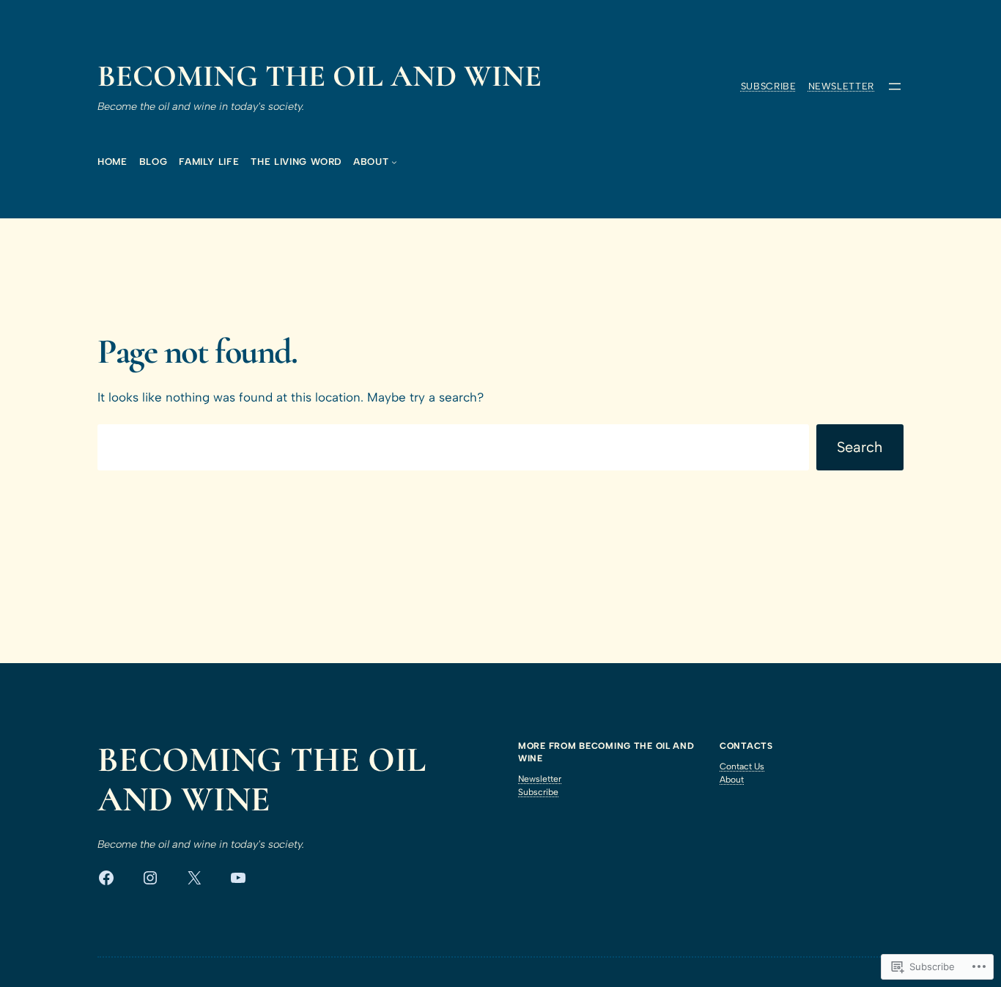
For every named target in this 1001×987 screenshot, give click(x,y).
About (732, 780)
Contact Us (742, 766)
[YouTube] (238, 878)
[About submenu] (394, 162)
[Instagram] (150, 878)
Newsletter (841, 86)
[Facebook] (106, 878)
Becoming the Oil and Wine (319, 76)
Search (859, 447)
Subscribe (769, 86)
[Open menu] (895, 86)
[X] (194, 878)
